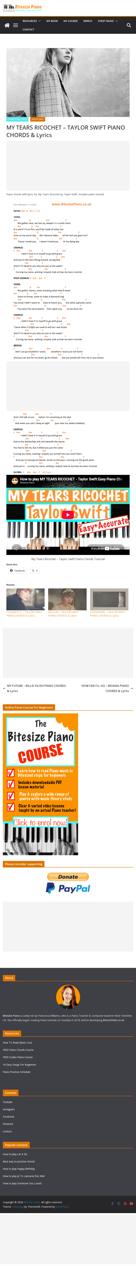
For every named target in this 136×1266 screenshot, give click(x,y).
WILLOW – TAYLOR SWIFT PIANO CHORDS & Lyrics (63, 613)
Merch (87, 21)
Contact (28, 29)
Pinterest (8, 1124)
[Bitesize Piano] (7, 25)
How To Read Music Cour (17, 1042)
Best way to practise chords (19, 1161)
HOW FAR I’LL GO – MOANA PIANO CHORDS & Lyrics (105, 688)
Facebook (8, 1116)
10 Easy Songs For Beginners (19, 1064)
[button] (39, 21)
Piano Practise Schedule (16, 1072)
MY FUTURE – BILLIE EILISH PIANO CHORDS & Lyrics (36, 688)
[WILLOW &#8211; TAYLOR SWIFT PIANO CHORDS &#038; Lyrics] (67, 599)
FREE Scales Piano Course (18, 1057)
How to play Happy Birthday (19, 1168)
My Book (52, 21)
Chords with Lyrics (17, 119)
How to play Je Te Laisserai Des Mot (24, 1176)
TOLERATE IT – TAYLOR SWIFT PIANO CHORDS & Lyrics (24, 613)
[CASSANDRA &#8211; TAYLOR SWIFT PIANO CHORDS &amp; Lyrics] (109, 599)
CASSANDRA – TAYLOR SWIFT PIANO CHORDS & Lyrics (107, 613)
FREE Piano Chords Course (18, 1050)
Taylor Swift (38, 119)
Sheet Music (106, 21)
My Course (71, 21)
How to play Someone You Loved (22, 1183)
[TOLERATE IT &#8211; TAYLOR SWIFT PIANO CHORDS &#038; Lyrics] (25, 599)
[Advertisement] (68, 166)
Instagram (9, 1109)
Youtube (7, 1102)
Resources (30, 21)
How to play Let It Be (15, 1154)
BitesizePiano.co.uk (113, 1020)
